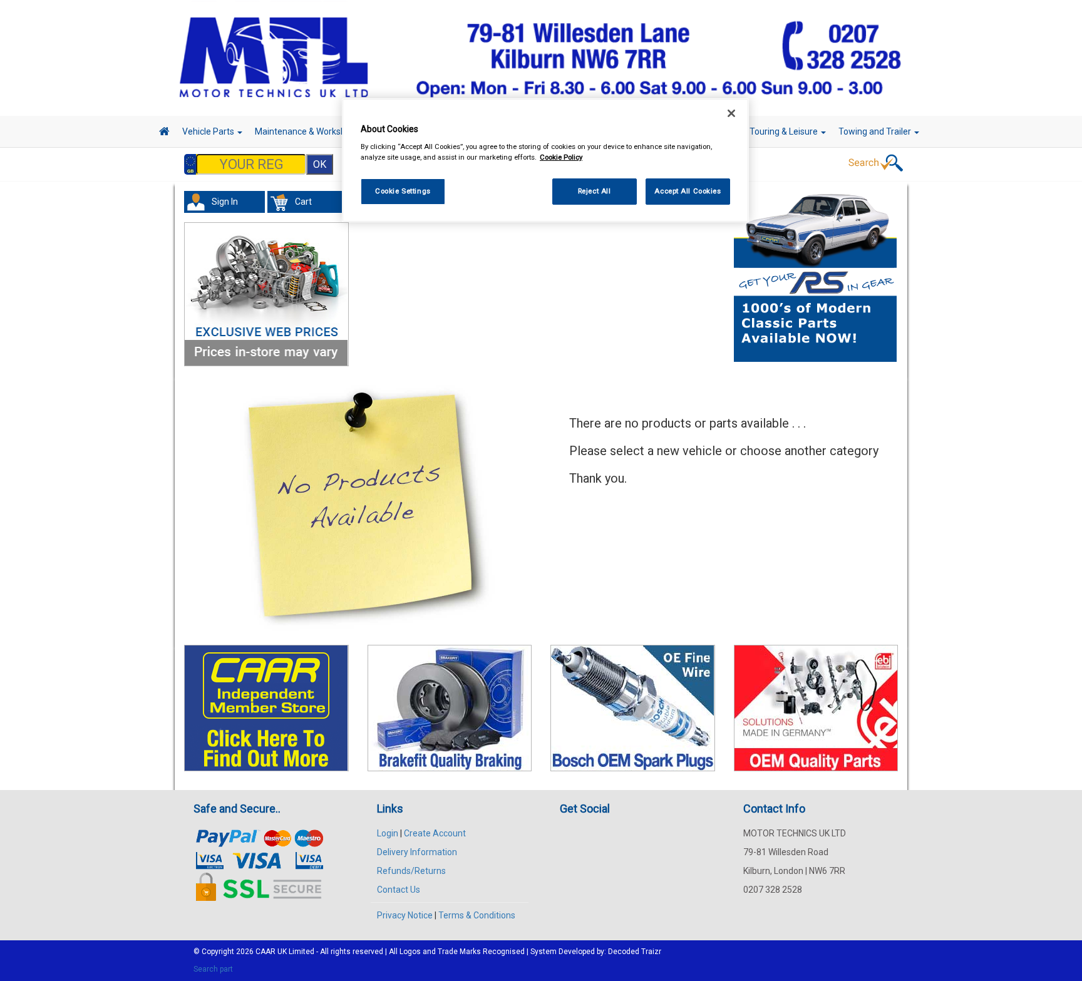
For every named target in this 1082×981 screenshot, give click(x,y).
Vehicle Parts (209, 131)
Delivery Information (417, 852)
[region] (545, 160)
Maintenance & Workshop (306, 131)
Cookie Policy (561, 157)
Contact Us (398, 890)
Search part (213, 969)
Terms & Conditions (476, 915)
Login (387, 833)
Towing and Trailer (875, 131)
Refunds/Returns (411, 871)
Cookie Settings (403, 191)
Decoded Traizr (634, 951)
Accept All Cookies (687, 191)
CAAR (265, 951)
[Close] (731, 113)
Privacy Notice (405, 915)
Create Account (435, 833)
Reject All (594, 191)
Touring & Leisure (785, 131)
